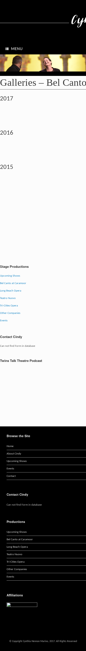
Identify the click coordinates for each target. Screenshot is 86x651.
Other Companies (10, 313)
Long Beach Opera (10, 290)
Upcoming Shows (10, 275)
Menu (17, 49)
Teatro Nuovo (8, 298)
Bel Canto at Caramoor (13, 283)
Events (3, 320)
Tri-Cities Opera (9, 305)
